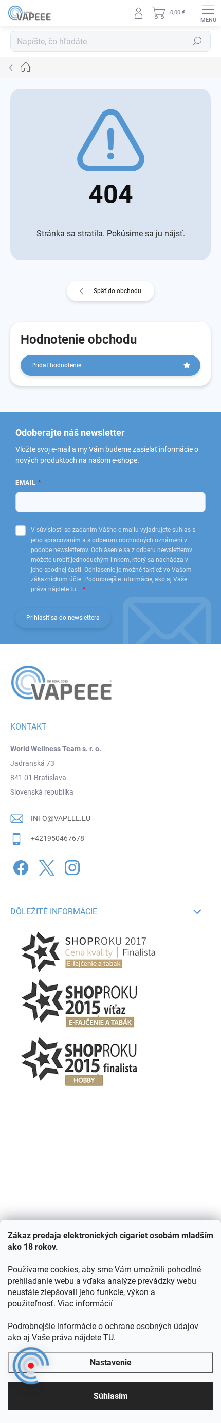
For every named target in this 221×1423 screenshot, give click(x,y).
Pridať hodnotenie (56, 365)
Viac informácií (85, 1303)
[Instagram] (71, 866)
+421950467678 (57, 838)
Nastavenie (111, 1362)
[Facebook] (19, 866)
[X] (45, 866)
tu (73, 589)
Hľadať (197, 41)
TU (108, 1338)
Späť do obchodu (117, 291)
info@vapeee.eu (60, 818)
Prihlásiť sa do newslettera (63, 617)
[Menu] (208, 13)
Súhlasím (111, 1396)
